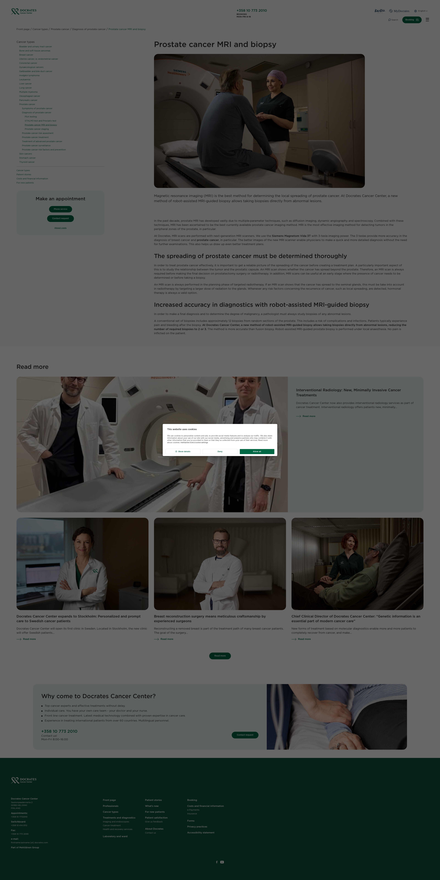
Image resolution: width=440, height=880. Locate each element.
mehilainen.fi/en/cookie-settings (194, 442)
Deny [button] (220, 451)
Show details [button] (184, 451)
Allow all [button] (257, 451)
